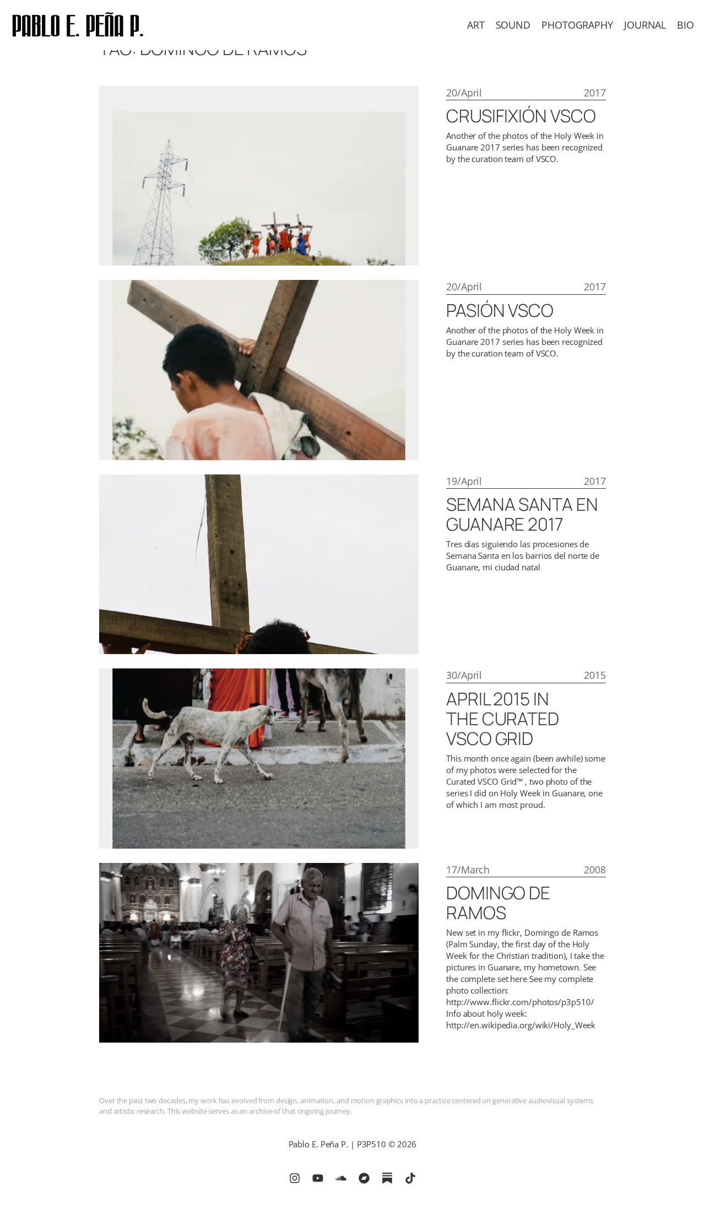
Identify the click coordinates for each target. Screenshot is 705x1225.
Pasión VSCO (500, 310)
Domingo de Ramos (498, 902)
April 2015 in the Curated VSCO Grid (502, 718)
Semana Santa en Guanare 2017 (522, 514)
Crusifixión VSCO (520, 116)
